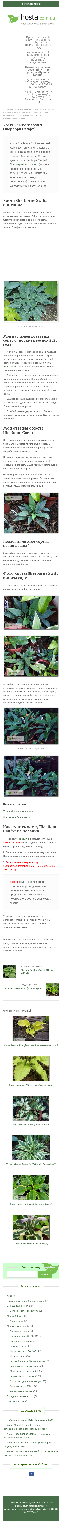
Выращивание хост (17, 1305)
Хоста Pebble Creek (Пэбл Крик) (37, 971)
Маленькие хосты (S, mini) (24, 1371)
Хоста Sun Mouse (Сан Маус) (23, 988)
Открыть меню (32, 3)
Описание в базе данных (16, 817)
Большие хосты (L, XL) (22, 1335)
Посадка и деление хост (20, 1396)
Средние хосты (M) (20, 1386)
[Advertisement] (31, 254)
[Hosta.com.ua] (31, 13)
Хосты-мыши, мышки (21, 1391)
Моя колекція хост (25, 112)
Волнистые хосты (19, 1341)
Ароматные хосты (19, 1330)
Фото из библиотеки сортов (18, 810)
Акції (9, 1295)
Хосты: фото (16, 1320)
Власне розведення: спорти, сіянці (25, 1300)
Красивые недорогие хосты (32, 109)
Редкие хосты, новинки (22, 1376)
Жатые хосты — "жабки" (23, 1351)
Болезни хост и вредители (24, 1310)
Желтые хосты (18, 1356)
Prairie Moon (10, 366)
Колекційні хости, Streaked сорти (27, 1361)
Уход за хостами (16, 1401)
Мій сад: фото (14, 1315)
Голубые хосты (12, 109)
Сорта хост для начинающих (25, 1381)
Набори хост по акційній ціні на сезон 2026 (30, 1420)
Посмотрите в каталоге (24, 164)
